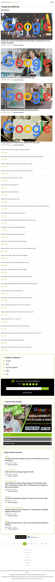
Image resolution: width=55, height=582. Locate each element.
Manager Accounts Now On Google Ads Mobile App (18, 77)
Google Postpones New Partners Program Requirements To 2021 (17, 312)
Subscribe (45, 388)
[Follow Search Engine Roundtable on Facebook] (24, 384)
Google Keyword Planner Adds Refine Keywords (13, 213)
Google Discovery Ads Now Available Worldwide (13, 227)
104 (42, 543)
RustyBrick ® (23, 574)
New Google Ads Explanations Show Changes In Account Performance (18, 220)
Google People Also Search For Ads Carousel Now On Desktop (16, 163)
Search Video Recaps (10, 481)
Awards (27, 555)
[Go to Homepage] (10, 2)
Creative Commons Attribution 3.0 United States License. (41, 576)
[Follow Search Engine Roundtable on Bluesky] (30, 384)
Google (7, 456)
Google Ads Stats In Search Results (10, 192)
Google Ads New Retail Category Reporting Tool (13, 234)
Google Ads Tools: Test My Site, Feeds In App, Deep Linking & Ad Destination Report (22, 156)
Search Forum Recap (10, 470)
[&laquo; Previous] (2, 543)
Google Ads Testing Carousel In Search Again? (12, 340)
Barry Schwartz (19, 45)
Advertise (27, 562)
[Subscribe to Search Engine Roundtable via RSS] (36, 384)
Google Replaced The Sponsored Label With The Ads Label (20, 142)
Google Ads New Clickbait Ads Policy (10, 199)
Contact (27, 565)
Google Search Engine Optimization (14, 507)
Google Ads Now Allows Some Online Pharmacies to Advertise (16, 276)
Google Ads (8, 496)
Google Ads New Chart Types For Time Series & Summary (15, 326)
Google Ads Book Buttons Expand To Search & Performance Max (26, 498)
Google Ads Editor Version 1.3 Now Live (11, 319)
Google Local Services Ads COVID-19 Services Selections (15, 305)
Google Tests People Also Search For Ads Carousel (14, 241)
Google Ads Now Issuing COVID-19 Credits (12, 178)
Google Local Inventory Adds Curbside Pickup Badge (14, 255)
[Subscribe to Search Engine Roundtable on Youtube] (33, 384)
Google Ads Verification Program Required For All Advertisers (16, 297)
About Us (27, 557)
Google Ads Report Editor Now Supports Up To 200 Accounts (16, 347)
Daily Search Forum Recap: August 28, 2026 (19, 472)
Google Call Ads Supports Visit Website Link (12, 290)
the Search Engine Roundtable (14, 570)
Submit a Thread (27, 549)
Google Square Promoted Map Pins (10, 185)
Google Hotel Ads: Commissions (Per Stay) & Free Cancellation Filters (18, 248)
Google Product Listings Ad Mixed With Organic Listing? (15, 262)
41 (14, 543)
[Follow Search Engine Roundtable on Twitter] (27, 384)
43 (21, 543)
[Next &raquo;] (49, 543)
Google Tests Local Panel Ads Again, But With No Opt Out (19, 110)
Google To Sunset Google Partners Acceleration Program (15, 149)
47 (35, 543)
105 (46, 543)
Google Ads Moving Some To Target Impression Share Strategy (17, 170)
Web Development (32, 574)
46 (31, 543)
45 (28, 543)
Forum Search (27, 552)
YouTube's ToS (39, 578)
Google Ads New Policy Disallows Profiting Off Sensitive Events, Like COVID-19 (21, 333)
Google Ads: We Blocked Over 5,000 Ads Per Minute (14, 269)
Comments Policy (28, 560)
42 (17, 543)
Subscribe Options (27, 392)
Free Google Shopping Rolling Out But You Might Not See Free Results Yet (19, 283)
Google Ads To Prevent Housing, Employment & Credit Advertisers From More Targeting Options (25, 206)
